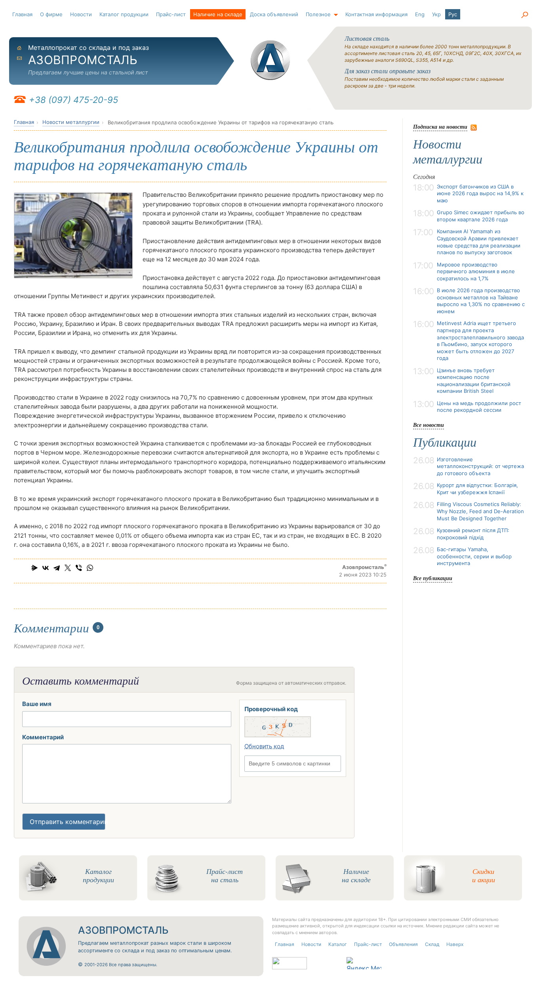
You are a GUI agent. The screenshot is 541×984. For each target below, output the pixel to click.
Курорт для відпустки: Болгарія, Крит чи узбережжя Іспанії (477, 488)
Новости (81, 14)
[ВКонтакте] (45, 568)
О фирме (51, 14)
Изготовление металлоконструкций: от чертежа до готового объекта (480, 466)
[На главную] (270, 60)
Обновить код (264, 746)
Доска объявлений (274, 14)
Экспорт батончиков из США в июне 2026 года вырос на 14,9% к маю (480, 193)
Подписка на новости (440, 126)
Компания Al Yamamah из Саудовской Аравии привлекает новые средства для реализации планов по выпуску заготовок (478, 241)
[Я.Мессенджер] (34, 568)
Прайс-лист (171, 14)
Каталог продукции (124, 14)
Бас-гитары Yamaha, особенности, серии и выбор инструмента (474, 556)
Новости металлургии (70, 122)
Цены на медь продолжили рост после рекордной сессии (479, 406)
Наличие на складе (217, 14)
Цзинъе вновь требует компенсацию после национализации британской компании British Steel (474, 380)
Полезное (318, 14)
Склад (432, 944)
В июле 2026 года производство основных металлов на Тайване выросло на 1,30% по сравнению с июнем (481, 300)
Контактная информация (376, 14)
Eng (420, 14)
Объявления (403, 944)
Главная (22, 14)
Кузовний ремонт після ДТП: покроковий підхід (473, 534)
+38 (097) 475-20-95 (73, 100)
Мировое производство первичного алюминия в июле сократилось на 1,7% (476, 271)
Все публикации (432, 578)
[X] (67, 568)
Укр (436, 14)
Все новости (428, 425)
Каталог (337, 944)
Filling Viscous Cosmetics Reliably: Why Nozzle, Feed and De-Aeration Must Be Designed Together (480, 511)
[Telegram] (56, 568)
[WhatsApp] (90, 568)
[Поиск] (524, 15)
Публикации (444, 442)
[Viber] (79, 568)
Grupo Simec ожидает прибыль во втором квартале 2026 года (480, 216)
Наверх (454, 944)
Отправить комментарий (67, 822)
